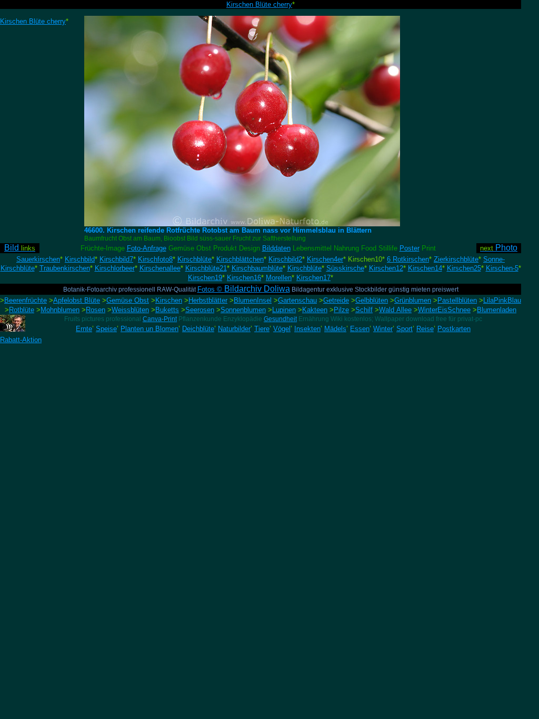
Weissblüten (130, 310)
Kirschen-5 (502, 268)
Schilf (364, 310)
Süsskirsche (345, 268)
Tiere (262, 329)
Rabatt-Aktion (21, 340)
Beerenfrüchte (25, 300)
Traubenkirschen (64, 268)
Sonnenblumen (243, 310)
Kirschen (168, 300)
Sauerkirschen (38, 259)
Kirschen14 (425, 268)
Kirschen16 (244, 278)
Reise (425, 329)
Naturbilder (234, 329)
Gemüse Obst (127, 300)
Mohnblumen (60, 310)
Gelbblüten (371, 300)
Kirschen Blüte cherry (259, 4)
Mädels (335, 329)
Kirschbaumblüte (257, 268)
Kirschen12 (386, 268)
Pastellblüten (457, 300)
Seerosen (199, 310)
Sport (404, 329)
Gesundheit (280, 319)
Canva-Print (160, 319)
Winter (383, 329)
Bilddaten (276, 248)
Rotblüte (21, 310)
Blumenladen (496, 310)
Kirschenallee (160, 268)
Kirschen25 (464, 268)
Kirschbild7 (116, 259)
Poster (410, 248)
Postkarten (454, 329)
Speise (106, 329)
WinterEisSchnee (444, 310)
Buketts (167, 310)
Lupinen (284, 310)
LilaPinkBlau (502, 300)
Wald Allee (395, 310)
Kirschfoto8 (155, 259)
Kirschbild (80, 259)
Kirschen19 (205, 278)
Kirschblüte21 (206, 268)
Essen (360, 329)
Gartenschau (297, 300)
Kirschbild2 (285, 259)
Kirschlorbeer (115, 268)
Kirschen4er (325, 259)
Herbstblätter (207, 300)
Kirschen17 (313, 278)
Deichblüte (198, 329)
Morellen (279, 278)
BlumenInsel (253, 300)
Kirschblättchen (240, 259)
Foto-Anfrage (146, 248)
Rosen (95, 310)
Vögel (282, 329)
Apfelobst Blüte (76, 300)
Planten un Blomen (149, 329)
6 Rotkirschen (408, 259)
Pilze (341, 310)
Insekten (307, 329)
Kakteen (314, 310)
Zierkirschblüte (456, 259)
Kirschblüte (194, 259)
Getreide (336, 300)
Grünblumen (412, 300)
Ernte (84, 329)
